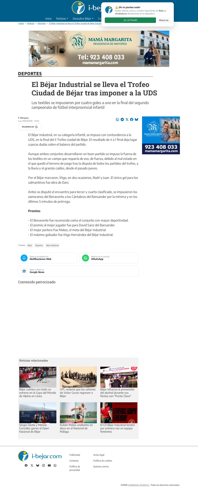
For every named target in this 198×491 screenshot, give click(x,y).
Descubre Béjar (82, 18)
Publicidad (74, 454)
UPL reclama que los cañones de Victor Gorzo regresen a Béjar (78, 392)
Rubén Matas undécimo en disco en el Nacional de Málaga (76, 428)
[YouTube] (49, 465)
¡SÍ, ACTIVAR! (130, 20)
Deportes (42, 23)
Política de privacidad (74, 468)
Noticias (61, 18)
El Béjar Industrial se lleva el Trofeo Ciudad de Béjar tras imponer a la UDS (82, 23)
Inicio (48, 18)
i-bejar (21, 23)
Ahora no (163, 20)
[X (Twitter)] (32, 465)
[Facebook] (26, 465)
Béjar (30, 245)
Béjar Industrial (52, 245)
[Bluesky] (37, 465)
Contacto (74, 460)
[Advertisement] (78, 321)
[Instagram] (43, 465)
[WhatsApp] (55, 465)
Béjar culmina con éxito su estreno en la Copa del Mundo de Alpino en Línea (37, 392)
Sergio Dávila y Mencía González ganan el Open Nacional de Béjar (34, 428)
